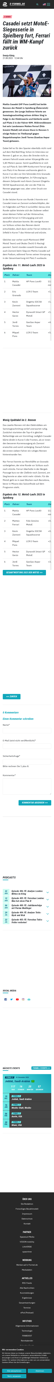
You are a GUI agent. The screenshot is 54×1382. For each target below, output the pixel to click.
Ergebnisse (27, 1298)
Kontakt (27, 1223)
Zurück (13, 696)
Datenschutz (27, 1218)
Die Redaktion (27, 1204)
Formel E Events (40, 1068)
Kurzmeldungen (27, 1293)
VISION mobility (27, 1242)
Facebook (6, 999)
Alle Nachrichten (27, 1288)
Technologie (27, 1331)
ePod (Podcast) (27, 1312)
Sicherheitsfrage (11, 756)
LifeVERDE (27, 1246)
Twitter (11, 999)
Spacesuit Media (27, 1237)
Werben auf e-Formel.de (27, 1265)
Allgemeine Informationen (27, 1326)
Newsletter (29, 999)
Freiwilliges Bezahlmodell (27, 1209)
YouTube (17, 999)
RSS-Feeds (27, 1283)
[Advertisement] (27, 606)
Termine (27, 1307)
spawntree (27, 1251)
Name (8, 724)
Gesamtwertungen (27, 1303)
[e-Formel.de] (14, 4)
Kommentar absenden (33, 802)
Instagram (23, 999)
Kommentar (9, 775)
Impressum (27, 1214)
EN (44, 4)
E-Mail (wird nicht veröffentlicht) (19, 740)
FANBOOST (27, 1335)
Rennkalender (27, 1340)
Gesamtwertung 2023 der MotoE (22, 572)
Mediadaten (27, 1270)
